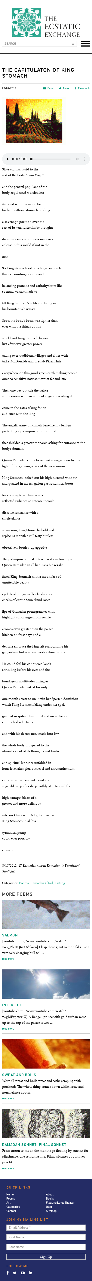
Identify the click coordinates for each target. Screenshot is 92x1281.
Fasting (60, 882)
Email (51, 88)
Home (10, 1194)
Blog (49, 1207)
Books (50, 1198)
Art (8, 1203)
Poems (24, 882)
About (49, 1194)
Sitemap (51, 1211)
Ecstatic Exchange (46, 22)
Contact (11, 1211)
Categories (13, 1207)
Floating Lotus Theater (60, 1203)
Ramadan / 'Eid (41, 882)
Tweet (67, 88)
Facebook (84, 88)
